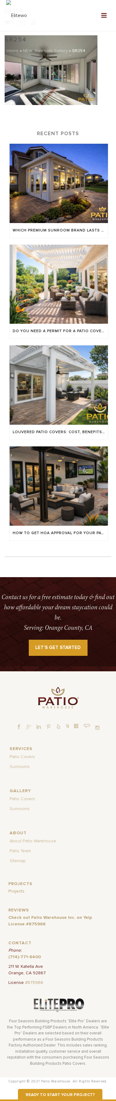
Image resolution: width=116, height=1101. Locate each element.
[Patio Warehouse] (58, 697)
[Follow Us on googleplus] (28, 727)
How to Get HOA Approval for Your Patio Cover (60, 533)
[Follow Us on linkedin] (38, 727)
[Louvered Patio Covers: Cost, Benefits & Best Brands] (59, 385)
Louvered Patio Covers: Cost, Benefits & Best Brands (60, 432)
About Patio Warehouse (33, 841)
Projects (16, 891)
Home (12, 51)
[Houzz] (67, 725)
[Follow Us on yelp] (58, 727)
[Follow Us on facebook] (18, 727)
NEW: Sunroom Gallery (45, 51)
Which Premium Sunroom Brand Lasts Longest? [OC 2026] (60, 230)
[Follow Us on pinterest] (48, 727)
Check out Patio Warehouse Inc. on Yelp (50, 917)
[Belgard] (76, 725)
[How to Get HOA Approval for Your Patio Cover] (59, 486)
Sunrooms (20, 767)
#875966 (34, 982)
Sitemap (18, 861)
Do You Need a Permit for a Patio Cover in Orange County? (60, 331)
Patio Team (20, 851)
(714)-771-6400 (24, 957)
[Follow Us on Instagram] (97, 727)
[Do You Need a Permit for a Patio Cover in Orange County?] (59, 284)
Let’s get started (58, 647)
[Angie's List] (87, 726)
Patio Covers (22, 757)
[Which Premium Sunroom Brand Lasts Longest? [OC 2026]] (59, 183)
